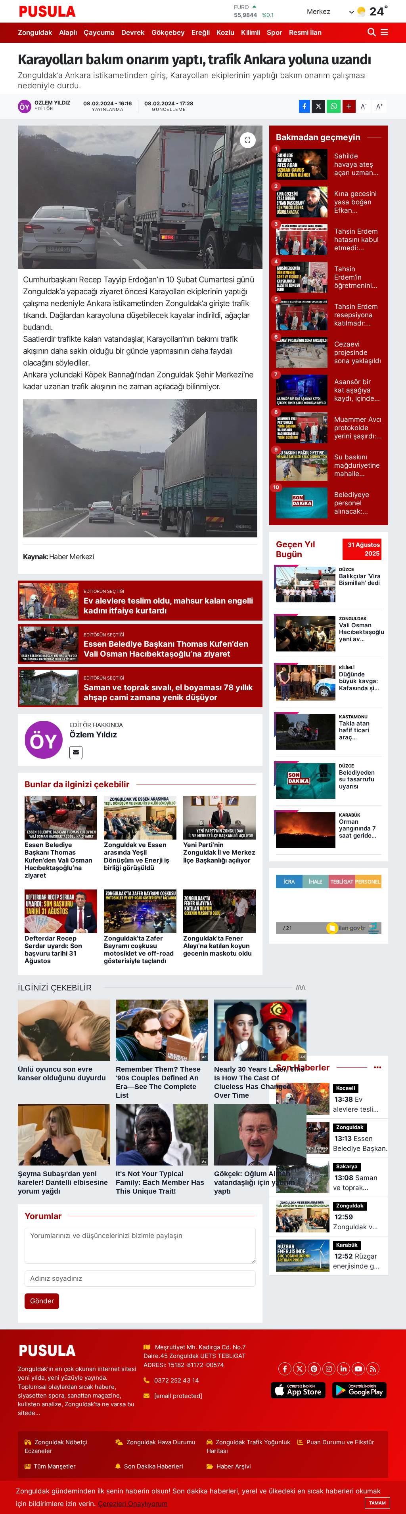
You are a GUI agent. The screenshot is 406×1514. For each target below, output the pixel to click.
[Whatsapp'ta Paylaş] (334, 106)
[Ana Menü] (383, 32)
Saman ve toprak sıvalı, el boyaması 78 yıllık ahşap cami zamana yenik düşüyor (355, 1183)
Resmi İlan (305, 32)
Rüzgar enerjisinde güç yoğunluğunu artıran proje (357, 1262)
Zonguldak (35, 32)
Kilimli (250, 32)
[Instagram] (328, 1368)
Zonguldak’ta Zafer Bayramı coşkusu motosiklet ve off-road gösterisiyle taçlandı (139, 949)
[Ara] (372, 32)
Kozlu (225, 32)
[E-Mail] (75, 752)
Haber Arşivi (233, 1466)
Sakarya (347, 1166)
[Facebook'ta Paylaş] (304, 106)
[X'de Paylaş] (318, 106)
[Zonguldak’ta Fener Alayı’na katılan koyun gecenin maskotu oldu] (219, 910)
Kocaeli (345, 1088)
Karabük (347, 1245)
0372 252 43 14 (176, 1380)
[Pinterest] (314, 1368)
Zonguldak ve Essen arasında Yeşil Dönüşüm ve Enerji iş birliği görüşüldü (136, 856)
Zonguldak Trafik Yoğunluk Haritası (249, 1447)
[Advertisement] (328, 996)
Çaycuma (99, 32)
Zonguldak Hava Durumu (160, 1442)
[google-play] (359, 1390)
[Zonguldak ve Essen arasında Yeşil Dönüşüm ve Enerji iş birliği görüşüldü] (140, 817)
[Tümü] (377, 1067)
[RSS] (372, 1368)
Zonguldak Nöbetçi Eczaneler (56, 1447)
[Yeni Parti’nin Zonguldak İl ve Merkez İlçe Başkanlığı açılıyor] (219, 817)
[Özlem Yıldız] (44, 739)
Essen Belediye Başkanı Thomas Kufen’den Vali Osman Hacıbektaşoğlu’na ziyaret (58, 860)
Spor (274, 32)
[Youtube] (358, 1368)
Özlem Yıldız (93, 734)
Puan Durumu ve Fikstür (340, 1442)
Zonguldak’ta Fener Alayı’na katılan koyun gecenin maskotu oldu (217, 945)
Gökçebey (168, 32)
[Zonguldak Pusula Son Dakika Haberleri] (47, 11)
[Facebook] (284, 1368)
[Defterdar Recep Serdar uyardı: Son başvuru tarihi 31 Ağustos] (61, 910)
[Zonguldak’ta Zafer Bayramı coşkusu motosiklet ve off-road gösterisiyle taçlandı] (140, 910)
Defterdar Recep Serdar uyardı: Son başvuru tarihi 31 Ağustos (53, 949)
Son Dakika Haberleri (153, 1466)
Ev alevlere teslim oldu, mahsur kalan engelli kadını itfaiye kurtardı (356, 1105)
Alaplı (68, 32)
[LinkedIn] (343, 1368)
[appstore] (298, 1390)
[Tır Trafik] (140, 467)
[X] (299, 1368)
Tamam (377, 1503)
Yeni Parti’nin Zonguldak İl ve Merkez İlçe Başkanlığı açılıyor (219, 852)
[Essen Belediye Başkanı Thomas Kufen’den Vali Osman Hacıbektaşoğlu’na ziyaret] (61, 817)
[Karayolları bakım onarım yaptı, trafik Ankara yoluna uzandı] (140, 197)
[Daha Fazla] (349, 106)
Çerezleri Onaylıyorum (133, 1504)
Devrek (133, 32)
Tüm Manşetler (55, 1466)
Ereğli (201, 32)
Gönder (42, 1301)
